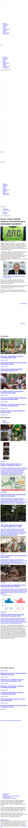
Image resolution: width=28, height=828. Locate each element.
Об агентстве (6, 793)
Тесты (4, 31)
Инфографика (6, 29)
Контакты (5, 794)
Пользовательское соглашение (10, 798)
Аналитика (5, 24)
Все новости (3, 709)
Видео (4, 28)
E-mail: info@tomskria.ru (6, 720)
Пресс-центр (6, 33)
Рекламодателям (6, 797)
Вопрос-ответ (6, 32)
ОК (1, 826)
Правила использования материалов (11, 795)
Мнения (5, 25)
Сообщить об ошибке (16, 720)
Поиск (2, 151)
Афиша (4, 30)
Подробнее (24, 825)
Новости (5, 23)
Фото (4, 26)
